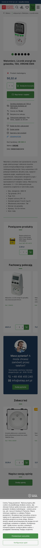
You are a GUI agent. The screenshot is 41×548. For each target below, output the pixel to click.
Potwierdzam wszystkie (20, 536)
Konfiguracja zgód (20, 543)
